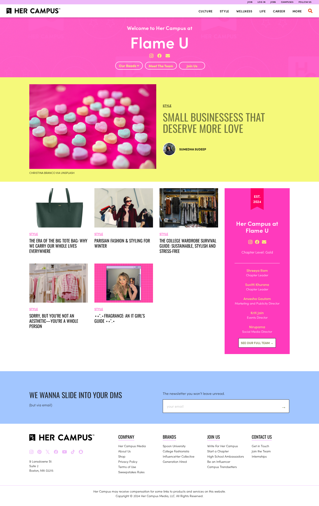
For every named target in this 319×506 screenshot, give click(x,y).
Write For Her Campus (222, 446)
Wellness (244, 11)
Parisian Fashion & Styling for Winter (122, 243)
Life (263, 11)
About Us (124, 451)
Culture (206, 11)
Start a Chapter (218, 451)
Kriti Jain (257, 312)
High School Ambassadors (225, 456)
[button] (310, 10)
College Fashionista (176, 451)
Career (279, 11)
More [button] (297, 11)
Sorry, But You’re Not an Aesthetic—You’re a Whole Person (53, 321)
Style (224, 11)
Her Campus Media (132, 446)
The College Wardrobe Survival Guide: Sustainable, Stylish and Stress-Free (188, 246)
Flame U (159, 42)
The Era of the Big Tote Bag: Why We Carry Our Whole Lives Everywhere (58, 246)
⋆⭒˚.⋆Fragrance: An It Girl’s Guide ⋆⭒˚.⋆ (119, 318)
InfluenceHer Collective (178, 456)
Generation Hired (175, 461)
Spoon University (174, 446)
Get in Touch (260, 446)
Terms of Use (127, 467)
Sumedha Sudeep (192, 149)
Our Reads (128, 65)
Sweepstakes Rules (131, 472)
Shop (121, 456)
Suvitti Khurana (257, 284)
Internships (259, 456)
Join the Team (261, 451)
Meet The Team (161, 65)
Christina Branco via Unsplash (51, 173)
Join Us (192, 65)
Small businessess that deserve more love (214, 122)
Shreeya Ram (257, 270)
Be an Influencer (218, 461)
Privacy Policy (127, 461)
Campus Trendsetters (222, 467)
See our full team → (257, 343)
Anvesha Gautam (257, 298)
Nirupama (257, 326)
